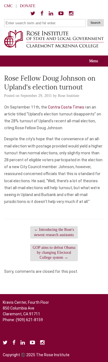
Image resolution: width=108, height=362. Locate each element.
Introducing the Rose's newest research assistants (54, 232)
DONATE (27, 6)
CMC (8, 6)
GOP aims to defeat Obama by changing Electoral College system (54, 252)
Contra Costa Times (66, 107)
